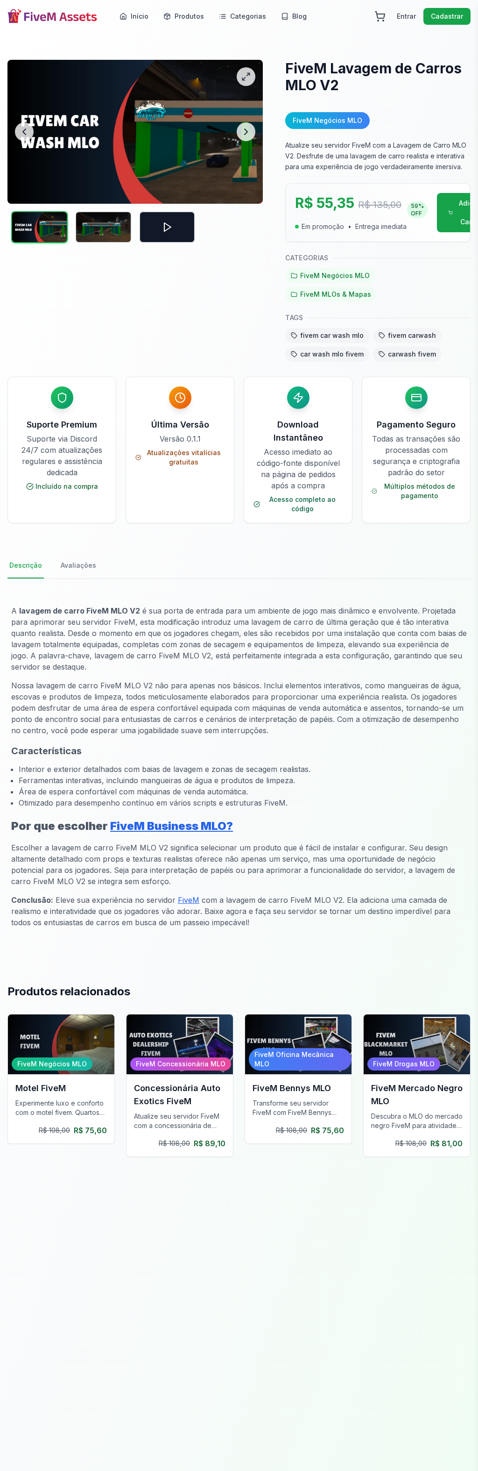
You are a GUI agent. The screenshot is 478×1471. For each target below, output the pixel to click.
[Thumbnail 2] (103, 227)
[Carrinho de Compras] (380, 16)
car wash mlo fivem (332, 354)
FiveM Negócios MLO (335, 275)
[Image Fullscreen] (246, 76)
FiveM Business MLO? (171, 826)
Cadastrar (447, 16)
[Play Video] (167, 227)
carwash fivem (412, 354)
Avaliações (78, 565)
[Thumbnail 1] (39, 227)
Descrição (25, 565)
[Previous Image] (24, 131)
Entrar (406, 16)
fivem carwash (412, 335)
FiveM (188, 900)
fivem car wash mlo (332, 335)
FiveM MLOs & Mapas (335, 294)
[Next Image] (246, 131)
